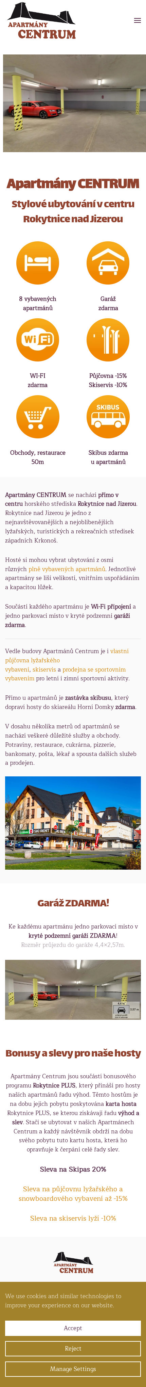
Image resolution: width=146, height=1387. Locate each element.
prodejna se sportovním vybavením (65, 674)
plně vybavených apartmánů (67, 569)
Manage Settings (73, 1369)
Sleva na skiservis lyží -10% (73, 1218)
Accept (73, 1328)
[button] (137, 20)
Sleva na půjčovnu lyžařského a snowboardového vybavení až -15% (73, 1193)
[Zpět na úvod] (41, 20)
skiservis (44, 670)
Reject (73, 1349)
